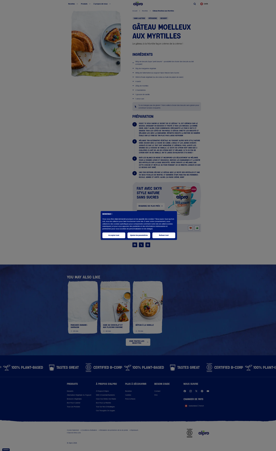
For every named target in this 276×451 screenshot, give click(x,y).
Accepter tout (113, 235)
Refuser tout (164, 235)
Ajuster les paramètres (139, 235)
